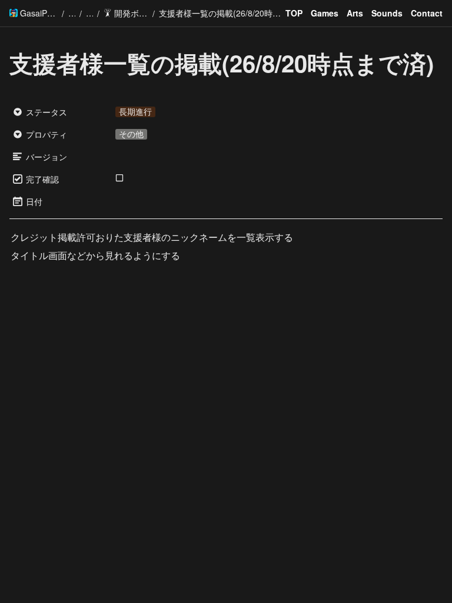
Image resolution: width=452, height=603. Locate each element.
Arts (355, 13)
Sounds (387, 13)
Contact (427, 13)
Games (324, 13)
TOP (294, 13)
